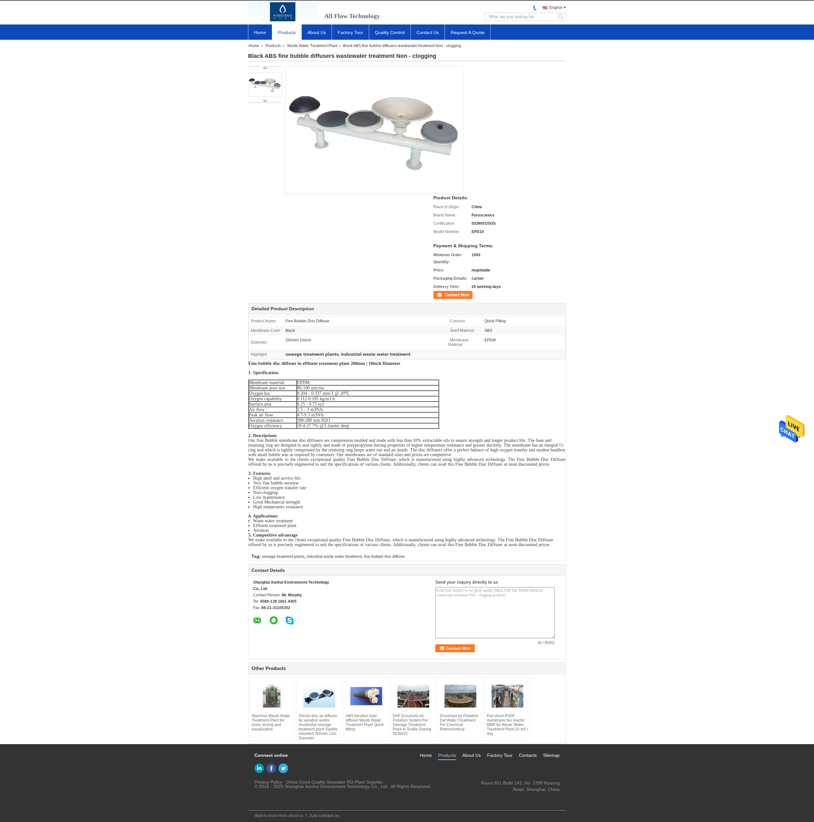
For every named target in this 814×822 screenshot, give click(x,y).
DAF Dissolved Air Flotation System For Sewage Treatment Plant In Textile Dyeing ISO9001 (412, 725)
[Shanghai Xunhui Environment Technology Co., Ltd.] (283, 11)
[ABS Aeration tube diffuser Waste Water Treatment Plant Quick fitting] (366, 696)
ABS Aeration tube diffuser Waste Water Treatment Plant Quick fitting (365, 722)
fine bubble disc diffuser (384, 556)
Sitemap (551, 755)
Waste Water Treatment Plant (312, 46)
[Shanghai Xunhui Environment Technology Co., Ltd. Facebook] (271, 768)
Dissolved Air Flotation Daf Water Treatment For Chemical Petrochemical (459, 722)
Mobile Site (263, 801)
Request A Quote (468, 32)
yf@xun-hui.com (543, 795)
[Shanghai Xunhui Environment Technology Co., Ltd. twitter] (283, 768)
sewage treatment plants (283, 556)
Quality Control (390, 32)
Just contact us (324, 815)
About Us (316, 32)
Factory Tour (350, 32)
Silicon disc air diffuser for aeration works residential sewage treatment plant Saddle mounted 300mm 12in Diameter (318, 727)
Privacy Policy (268, 781)
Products (287, 32)
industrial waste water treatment (334, 556)
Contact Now (444, 294)
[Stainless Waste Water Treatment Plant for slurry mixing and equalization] (272, 696)
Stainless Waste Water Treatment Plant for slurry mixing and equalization (271, 722)
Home (260, 32)
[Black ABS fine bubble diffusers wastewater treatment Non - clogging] (265, 84)
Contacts (528, 755)
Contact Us (428, 32)
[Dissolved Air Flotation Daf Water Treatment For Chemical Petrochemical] (460, 696)
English (555, 7)
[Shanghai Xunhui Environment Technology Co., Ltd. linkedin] (259, 768)
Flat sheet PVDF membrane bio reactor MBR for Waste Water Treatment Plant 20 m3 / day (507, 725)
